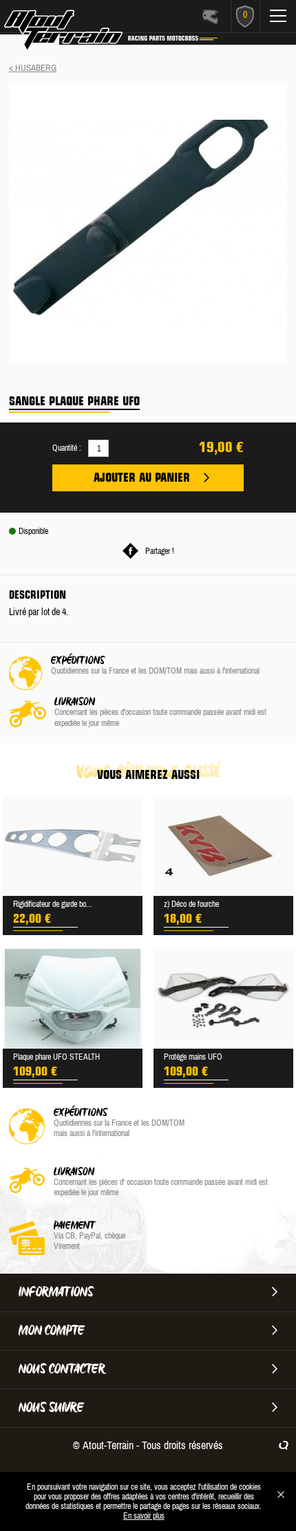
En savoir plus (144, 1516)
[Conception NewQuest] (283, 1444)
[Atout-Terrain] (83, 33)
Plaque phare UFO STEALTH (56, 1057)
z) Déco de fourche (191, 904)
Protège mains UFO (193, 1057)
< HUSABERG (32, 68)
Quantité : (66, 448)
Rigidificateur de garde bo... (52, 904)
